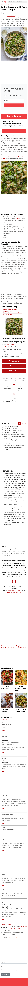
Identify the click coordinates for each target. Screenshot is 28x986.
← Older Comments (6, 720)
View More (14, 131)
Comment (4, 941)
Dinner (11, 4)
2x (22, 423)
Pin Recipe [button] (14, 366)
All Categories (6, 4)
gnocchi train (11, 16)
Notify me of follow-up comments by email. (14, 967)
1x (19, 423)
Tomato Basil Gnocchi (9, 315)
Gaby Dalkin (5, 12)
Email (3, 962)
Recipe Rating (5, 937)
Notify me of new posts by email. (11, 970)
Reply (3, 730)
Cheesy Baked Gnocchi (10, 309)
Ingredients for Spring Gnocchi (12, 123)
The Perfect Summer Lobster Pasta (20, 688)
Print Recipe (14, 361)
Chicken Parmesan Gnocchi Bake (12, 313)
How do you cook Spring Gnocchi (12, 125)
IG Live (18, 219)
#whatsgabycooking (13, 593)
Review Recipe (15, 371)
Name (3, 958)
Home (2, 4)
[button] (2, 347)
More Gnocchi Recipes (9, 127)
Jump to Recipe (23, 12)
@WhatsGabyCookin (14, 590)
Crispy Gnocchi (7, 311)
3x (25, 423)
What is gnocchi (8, 121)
